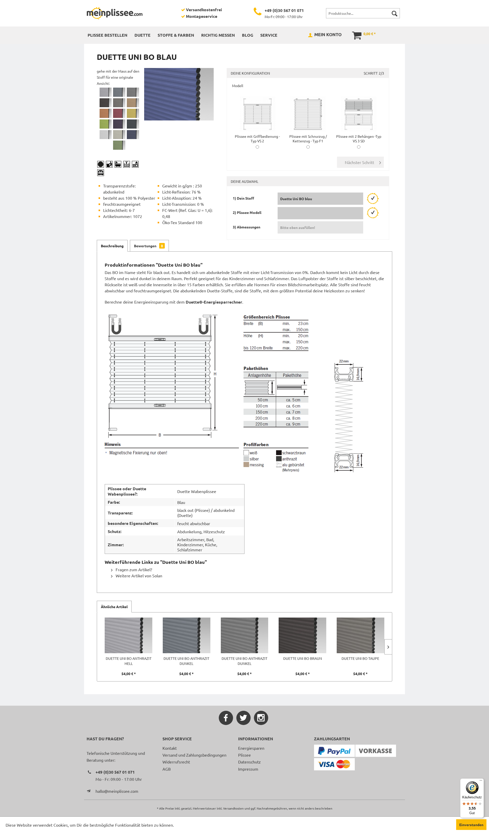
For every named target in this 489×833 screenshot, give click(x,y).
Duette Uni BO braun (302, 658)
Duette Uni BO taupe (360, 658)
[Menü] (481, 782)
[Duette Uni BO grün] (106, 124)
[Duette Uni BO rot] (119, 113)
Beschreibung (112, 245)
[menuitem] (363, 13)
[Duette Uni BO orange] (106, 113)
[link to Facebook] (226, 718)
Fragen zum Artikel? (133, 569)
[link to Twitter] (243, 718)
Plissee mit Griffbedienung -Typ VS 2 (257, 138)
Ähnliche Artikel (114, 606)
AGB (166, 768)
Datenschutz (249, 761)
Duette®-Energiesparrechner (214, 302)
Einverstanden (471, 824)
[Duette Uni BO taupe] (119, 102)
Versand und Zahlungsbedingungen (194, 754)
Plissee (244, 754)
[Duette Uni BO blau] (133, 134)
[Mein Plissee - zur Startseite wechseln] (115, 13)
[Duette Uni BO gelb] (133, 113)
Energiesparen (251, 747)
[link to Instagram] (261, 718)
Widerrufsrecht (176, 761)
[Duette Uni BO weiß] (106, 134)
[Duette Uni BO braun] (106, 102)
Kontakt (169, 747)
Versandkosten (233, 808)
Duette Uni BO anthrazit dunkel (186, 661)
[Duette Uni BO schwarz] (133, 124)
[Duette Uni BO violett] (119, 124)
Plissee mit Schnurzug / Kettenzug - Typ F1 (308, 138)
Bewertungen (148, 245)
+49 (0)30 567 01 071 (284, 10)
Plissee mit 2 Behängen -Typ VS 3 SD (358, 138)
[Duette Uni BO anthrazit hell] (106, 92)
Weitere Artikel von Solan (138, 575)
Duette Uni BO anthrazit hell (129, 661)
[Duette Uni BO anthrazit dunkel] (119, 92)
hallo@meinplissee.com (117, 791)
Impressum (248, 768)
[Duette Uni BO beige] (119, 134)
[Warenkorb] (353, 35)
